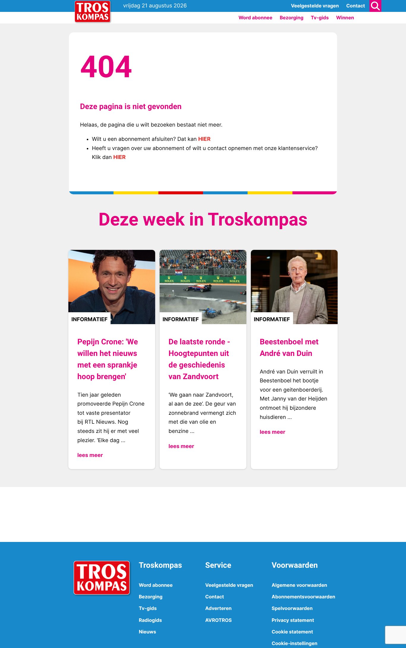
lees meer (90, 455)
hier (204, 139)
